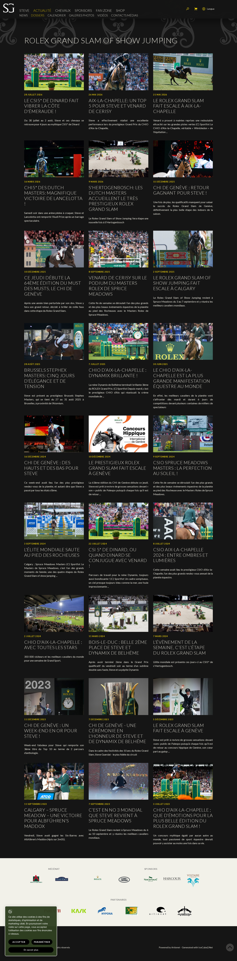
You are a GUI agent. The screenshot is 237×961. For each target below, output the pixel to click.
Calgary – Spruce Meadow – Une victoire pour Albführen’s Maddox (53, 818)
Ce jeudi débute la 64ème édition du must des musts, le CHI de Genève (52, 286)
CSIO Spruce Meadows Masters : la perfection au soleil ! (182, 468)
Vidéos (102, 15)
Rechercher (187, 8)
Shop (120, 10)
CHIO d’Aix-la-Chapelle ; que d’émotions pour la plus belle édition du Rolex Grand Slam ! (183, 818)
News (23, 15)
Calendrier (57, 15)
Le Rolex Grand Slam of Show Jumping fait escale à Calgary (182, 283)
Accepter (18, 942)
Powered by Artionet (169, 947)
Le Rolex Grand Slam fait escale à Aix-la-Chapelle (178, 106)
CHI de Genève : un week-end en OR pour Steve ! (50, 730)
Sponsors (83, 10)
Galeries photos (81, 15)
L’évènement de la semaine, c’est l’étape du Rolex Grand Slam (179, 647)
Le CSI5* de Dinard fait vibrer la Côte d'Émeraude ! (51, 106)
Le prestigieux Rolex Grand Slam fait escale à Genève (117, 468)
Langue (210, 8)
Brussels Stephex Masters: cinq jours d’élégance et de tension (49, 378)
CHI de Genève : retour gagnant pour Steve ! (181, 190)
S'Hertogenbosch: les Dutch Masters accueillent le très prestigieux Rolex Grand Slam (116, 198)
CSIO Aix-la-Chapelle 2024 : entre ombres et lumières (180, 555)
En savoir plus (31, 949)
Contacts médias (124, 15)
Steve (24, 10)
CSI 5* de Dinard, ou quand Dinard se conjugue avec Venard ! (118, 558)
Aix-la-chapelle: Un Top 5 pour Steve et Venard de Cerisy (117, 106)
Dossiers (37, 15)
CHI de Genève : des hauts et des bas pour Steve (51, 468)
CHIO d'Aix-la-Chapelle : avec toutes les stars (53, 644)
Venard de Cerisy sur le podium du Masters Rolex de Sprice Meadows (118, 286)
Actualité (42, 10)
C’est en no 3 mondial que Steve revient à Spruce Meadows (116, 815)
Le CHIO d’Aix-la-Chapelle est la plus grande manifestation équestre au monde (181, 378)
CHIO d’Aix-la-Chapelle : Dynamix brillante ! (118, 372)
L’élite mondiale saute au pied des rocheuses (52, 552)
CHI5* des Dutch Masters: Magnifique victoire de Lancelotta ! (53, 195)
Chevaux (63, 10)
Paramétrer (42, 942)
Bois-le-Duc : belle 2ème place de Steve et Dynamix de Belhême (118, 647)
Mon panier (195, 8)
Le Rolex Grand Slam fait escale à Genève (178, 727)
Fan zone (104, 10)
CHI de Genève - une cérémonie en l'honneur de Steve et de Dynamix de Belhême (117, 733)
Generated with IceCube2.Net (197, 947)
